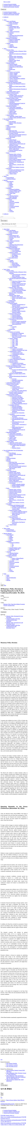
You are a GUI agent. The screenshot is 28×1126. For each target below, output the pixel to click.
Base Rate (13, 604)
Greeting (11, 186)
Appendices (12, 102)
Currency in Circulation (14, 72)
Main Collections (13, 197)
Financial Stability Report (15, 142)
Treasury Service (13, 94)
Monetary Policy (10, 49)
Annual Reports (12, 139)
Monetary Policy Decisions (15, 122)
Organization (9, 25)
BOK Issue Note (13, 130)
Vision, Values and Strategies (12, 31)
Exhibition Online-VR (14, 192)
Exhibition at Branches (11, 198)
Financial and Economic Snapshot (11, 6)
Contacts (8, 43)
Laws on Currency (13, 79)
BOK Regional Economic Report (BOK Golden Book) (16, 148)
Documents (8, 168)
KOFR (10, 68)
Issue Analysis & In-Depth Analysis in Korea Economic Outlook (17, 135)
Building (11, 184)
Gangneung (12, 203)
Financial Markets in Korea (15, 155)
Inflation (18, 604)
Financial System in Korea (15, 65)
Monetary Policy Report (14, 141)
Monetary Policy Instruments (15, 56)
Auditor (11, 30)
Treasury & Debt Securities (12, 92)
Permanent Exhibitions (14, 189)
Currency (8, 70)
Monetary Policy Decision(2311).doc (14, 616)
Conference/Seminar (11, 126)
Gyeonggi (11, 211)
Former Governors (13, 23)
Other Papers (12, 137)
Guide (10, 182)
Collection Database (13, 195)
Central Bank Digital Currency (13, 91)
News (7, 120)
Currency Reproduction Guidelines (17, 78)
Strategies (11, 33)
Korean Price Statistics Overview (16, 167)
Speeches (8, 128)
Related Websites (13, 113)
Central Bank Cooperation (15, 107)
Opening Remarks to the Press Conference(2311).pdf (13, 626)
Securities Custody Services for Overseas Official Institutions (16, 96)
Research (8, 129)
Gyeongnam (12, 207)
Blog (7, 175)
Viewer (13, 624)
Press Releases (12, 121)
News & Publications (11, 577)
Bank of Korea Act (13, 172)
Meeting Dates (12, 61)
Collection (8, 194)
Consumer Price (11, 605)
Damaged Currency (13, 81)
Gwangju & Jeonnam (14, 206)
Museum (8, 580)
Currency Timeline (13, 73)
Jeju (10, 208)
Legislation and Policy (14, 100)
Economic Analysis (13, 133)
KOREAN (5, 17)
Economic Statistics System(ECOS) (11, 5)
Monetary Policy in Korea (15, 154)
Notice (7, 125)
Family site (3, 9)
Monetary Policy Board (14, 27)
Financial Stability (10, 63)
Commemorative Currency (15, 76)
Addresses (11, 46)
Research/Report (10, 177)
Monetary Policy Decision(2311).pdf (14, 622)
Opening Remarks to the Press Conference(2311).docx (13, 619)
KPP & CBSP (12, 112)
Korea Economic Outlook (15, 146)
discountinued (12, 151)
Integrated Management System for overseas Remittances (17, 104)
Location (11, 44)
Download (8, 617)
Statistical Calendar (13, 40)
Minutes (11, 124)
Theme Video (12, 193)
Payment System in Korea (15, 160)
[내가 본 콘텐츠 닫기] (1, 1092)
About (7, 575)
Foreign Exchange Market (15, 99)
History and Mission (11, 21)
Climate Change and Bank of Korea (17, 117)
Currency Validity (13, 74)
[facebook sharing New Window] (2, 584)
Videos (7, 579)
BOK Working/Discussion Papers (16, 132)
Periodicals (8, 138)
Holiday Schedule (13, 47)
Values (10, 34)
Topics (7, 576)
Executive (11, 29)
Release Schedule (11, 1063)
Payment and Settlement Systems (13, 82)
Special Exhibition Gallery (15, 190)
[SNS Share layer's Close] (1, 584)
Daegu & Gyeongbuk (14, 202)
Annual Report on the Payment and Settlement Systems (17, 144)
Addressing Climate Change (15, 116)
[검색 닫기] (1, 219)
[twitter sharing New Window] (4, 584)
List (1, 1059)
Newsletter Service (13, 42)
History (11, 185)
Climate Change (10, 115)
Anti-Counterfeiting (13, 77)
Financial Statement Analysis (15, 150)
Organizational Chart (14, 26)
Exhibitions (8, 188)
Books (7, 152)
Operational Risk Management (16, 35)
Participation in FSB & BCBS (16, 66)
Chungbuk (11, 201)
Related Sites (12, 69)
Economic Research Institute (9, 4)
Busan (10, 199)
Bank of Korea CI (13, 36)
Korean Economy (13, 158)
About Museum (9, 181)
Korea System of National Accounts (17, 159)
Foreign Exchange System (12, 98)
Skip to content (6, 1)
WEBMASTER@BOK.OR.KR (7, 1103)
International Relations (11, 106)
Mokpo (10, 210)
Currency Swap (12, 111)
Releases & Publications (11, 38)
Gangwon (11, 205)
